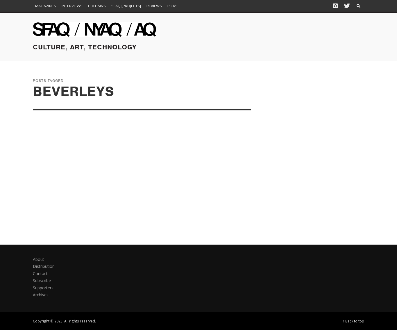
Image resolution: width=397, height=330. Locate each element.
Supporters (43, 287)
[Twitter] (346, 6)
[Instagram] (335, 6)
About (38, 259)
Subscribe (42, 280)
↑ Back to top (353, 321)
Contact (40, 273)
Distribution (44, 266)
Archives (41, 294)
